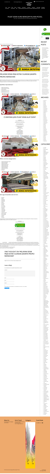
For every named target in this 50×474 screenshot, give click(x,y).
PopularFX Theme (17, 469)
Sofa (44, 348)
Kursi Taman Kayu (46, 220)
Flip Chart (45, 166)
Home (14, 18)
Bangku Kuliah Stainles (46, 152)
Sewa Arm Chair (45, 320)
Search (47, 38)
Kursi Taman (45, 219)
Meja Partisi (45, 277)
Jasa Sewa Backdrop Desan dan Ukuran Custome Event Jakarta (45, 80)
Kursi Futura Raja (45, 196)
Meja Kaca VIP (45, 267)
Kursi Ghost (45, 199)
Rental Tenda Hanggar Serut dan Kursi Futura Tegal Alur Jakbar (45, 57)
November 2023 (45, 132)
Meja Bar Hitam (45, 249)
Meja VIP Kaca (45, 295)
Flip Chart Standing (46, 167)
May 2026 (45, 103)
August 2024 (45, 123)
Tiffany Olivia (45, 401)
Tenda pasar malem (46, 378)
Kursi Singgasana (45, 215)
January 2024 (45, 130)
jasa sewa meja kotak (30, 242)
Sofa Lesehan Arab (46, 355)
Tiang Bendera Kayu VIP (46, 398)
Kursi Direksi (45, 188)
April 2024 (45, 127)
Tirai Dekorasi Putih (46, 406)
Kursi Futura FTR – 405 (46, 195)
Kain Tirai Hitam (45, 174)
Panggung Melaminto (46, 302)
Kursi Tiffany (45, 228)
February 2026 (45, 106)
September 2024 (45, 122)
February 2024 (45, 129)
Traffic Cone (45, 412)
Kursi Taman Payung (46, 227)
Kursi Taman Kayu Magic (46, 225)
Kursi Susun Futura (46, 218)
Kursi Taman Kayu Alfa (46, 222)
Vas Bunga (45, 414)
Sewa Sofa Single (46, 335)
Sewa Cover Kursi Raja (46, 324)
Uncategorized (45, 413)
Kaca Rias (45, 171)
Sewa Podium (45, 332)
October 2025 (45, 110)
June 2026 (45, 102)
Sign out (44, 345)
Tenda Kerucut (45, 372)
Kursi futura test (45, 198)
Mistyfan (45, 299)
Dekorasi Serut (45, 164)
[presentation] (26, 445)
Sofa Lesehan (45, 354)
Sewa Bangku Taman (46, 321)
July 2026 (45, 101)
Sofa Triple (45, 361)
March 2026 (45, 105)
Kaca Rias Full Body (46, 172)
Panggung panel (45, 304)
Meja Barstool (45, 252)
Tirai (44, 402)
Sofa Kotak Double (46, 350)
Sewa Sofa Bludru (46, 334)
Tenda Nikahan (45, 375)
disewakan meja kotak (11, 242)
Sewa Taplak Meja (46, 336)
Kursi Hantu (45, 201)
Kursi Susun (45, 217)
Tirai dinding (45, 407)
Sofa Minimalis (45, 356)
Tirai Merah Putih (45, 409)
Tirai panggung (45, 410)
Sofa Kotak (45, 349)
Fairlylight (45, 165)
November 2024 (45, 120)
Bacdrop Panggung (46, 149)
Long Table (45, 242)
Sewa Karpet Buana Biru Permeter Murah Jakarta (45, 76)
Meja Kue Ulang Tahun (46, 271)
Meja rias (45, 281)
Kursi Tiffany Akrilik (46, 230)
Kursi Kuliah (45, 202)
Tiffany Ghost (45, 400)
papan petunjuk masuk (46, 307)
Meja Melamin (45, 275)
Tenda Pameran (45, 376)
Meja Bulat (45, 253)
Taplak (2, 161)
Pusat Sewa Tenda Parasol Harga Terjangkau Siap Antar (14, 260)
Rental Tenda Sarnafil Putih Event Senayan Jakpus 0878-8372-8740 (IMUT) (45, 48)
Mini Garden (45, 297)
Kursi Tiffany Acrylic (46, 229)
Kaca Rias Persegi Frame (46, 173)
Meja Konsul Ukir (45, 268)
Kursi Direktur (45, 189)
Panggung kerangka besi (46, 301)
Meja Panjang (45, 276)
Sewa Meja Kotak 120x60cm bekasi (9, 244)
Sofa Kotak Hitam (46, 351)
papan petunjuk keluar (46, 306)
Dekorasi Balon (45, 162)
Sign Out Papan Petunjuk (46, 346)
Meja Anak (45, 248)
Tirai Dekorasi (45, 405)
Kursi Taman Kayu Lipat (46, 224)
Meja (16, 18)
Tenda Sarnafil (45, 388)
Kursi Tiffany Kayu (46, 231)
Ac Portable (45, 147)
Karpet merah (45, 175)
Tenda (44, 363)
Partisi (44, 308)
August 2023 (45, 135)
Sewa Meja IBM (45, 331)
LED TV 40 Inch (45, 240)
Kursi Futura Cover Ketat (46, 192)
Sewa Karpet (45, 326)
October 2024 (45, 121)
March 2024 (45, 128)
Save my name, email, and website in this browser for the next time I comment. (16, 286)
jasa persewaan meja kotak (24, 242)
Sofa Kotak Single (46, 352)
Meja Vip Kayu (45, 296)
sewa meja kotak (32, 243)
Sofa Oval (45, 357)
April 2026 (45, 104)
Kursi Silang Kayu (45, 214)
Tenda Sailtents (45, 387)
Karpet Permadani (46, 176)
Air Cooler (45, 148)
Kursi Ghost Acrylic (46, 200)
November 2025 (45, 109)
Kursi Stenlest (45, 216)
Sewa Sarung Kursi (46, 333)
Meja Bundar (45, 254)
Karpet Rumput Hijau (46, 177)
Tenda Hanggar (45, 371)
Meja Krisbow (45, 270)
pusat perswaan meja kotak (11, 243)
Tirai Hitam (45, 408)
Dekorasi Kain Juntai (46, 163)
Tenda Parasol (45, 377)
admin (12, 44)
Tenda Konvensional (46, 373)
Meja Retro (45, 280)
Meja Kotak (5, 242)
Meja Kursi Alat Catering (46, 272)
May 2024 (45, 126)
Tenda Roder (45, 383)
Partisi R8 (45, 309)
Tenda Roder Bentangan (46, 384)
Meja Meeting (45, 274)
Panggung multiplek (46, 303)
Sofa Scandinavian (46, 359)
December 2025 (45, 108)
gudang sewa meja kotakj (17, 242)
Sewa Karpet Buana (46, 328)
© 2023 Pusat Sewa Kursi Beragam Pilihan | (9, 469)
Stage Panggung (45, 362)
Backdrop (45, 150)
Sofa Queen (45, 358)
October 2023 (45, 133)
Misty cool (45, 298)
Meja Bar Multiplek (46, 250)
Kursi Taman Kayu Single (46, 226)
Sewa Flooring (45, 325)
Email (5, 280)
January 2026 (45, 107)
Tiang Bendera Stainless (46, 399)
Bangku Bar (45, 151)
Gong (44, 170)
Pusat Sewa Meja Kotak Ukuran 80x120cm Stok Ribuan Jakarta (22, 243)
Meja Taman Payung (46, 293)
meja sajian (45, 283)
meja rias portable (46, 282)
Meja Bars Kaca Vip (46, 251)
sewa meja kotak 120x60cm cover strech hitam (20, 244)
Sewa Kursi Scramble (46, 329)
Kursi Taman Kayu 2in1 (46, 221)
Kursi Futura (45, 190)
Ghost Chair (45, 168)
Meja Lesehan (45, 273)
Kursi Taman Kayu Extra (46, 223)
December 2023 (45, 131)
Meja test (45, 294)
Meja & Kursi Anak (45, 245)
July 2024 (45, 124)
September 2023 (45, 134)
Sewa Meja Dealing (46, 330)
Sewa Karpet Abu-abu (46, 327)
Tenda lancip (45, 374)
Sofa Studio (45, 360)
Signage (44, 347)
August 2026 (45, 100)
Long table (45, 241)
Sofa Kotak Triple (45, 353)
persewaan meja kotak (4, 243)
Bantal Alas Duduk (46, 153)
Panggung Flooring (46, 300)
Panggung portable (46, 305)
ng (2, 87)
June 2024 (45, 125)
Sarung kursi (45, 319)
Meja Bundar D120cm (46, 255)
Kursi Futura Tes (45, 197)
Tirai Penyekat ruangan (46, 411)
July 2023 (45, 136)
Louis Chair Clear (45, 243)
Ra (1, 87)
